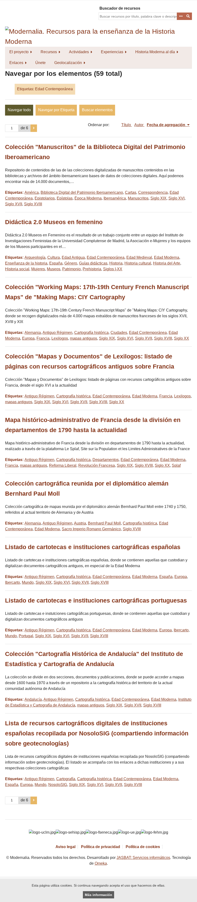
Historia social (17, 269)
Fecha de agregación (166, 125)
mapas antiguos (83, 338)
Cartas (130, 192)
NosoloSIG (57, 785)
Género (70, 263)
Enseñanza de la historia (26, 263)
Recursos (49, 52)
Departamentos (105, 460)
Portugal (26, 636)
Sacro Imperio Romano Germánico (91, 529)
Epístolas (65, 198)
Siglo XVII (13, 204)
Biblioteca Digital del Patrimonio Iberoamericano (82, 192)
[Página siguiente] (34, 128)
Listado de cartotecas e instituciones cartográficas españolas (92, 547)
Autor (139, 125)
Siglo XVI (176, 198)
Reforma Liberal (62, 465)
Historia (116, 263)
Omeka (101, 863)
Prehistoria (92, 269)
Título (126, 125)
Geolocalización (68, 63)
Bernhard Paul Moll (104, 523)
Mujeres (38, 269)
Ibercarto (12, 582)
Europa (28, 338)
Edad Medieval (139, 257)
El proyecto (19, 52)
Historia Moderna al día (155, 52)
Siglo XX (181, 338)
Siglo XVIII (33, 204)
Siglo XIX (158, 198)
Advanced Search (181, 16)
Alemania (33, 333)
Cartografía (65, 779)
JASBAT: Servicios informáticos (143, 858)
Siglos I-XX (112, 269)
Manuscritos (138, 198)
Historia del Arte (166, 263)
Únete (40, 63)
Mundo (28, 582)
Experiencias (112, 52)
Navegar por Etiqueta (56, 110)
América (32, 192)
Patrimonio (71, 269)
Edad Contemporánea (105, 257)
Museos (53, 269)
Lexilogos (59, 338)
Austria (80, 523)
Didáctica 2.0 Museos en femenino (54, 222)
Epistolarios (45, 198)
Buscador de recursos (119, 8)
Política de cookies (143, 847)
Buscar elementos (97, 110)
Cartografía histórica (91, 333)
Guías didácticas (93, 263)
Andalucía (33, 699)
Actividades (79, 52)
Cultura (53, 257)
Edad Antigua (73, 257)
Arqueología (35, 257)
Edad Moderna (166, 257)
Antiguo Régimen (57, 333)
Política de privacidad (100, 847)
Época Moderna (88, 198)
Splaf (176, 465)
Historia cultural (137, 263)
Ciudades (119, 333)
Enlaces (16, 63)
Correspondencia (153, 192)
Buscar (188, 16)
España (55, 263)
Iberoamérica (115, 198)
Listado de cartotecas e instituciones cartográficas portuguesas (96, 600)
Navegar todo (19, 110)
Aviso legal (65, 847)
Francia (43, 338)
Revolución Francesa (96, 465)
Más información (98, 895)
